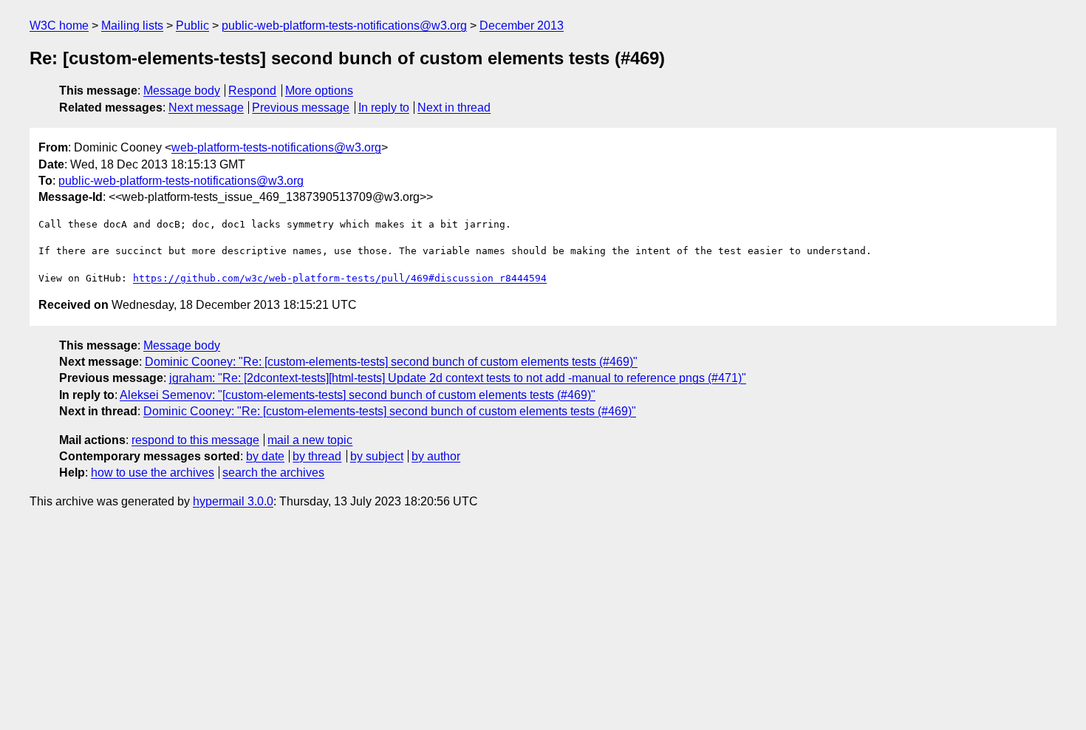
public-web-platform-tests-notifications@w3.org (344, 25)
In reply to (383, 107)
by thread (317, 456)
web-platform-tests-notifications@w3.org (276, 147)
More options (319, 90)
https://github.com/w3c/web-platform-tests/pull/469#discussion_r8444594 (340, 278)
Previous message (300, 107)
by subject (376, 456)
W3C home (59, 25)
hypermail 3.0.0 (233, 501)
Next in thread (454, 107)
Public (192, 25)
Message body (181, 90)
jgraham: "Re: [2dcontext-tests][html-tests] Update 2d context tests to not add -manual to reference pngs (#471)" (457, 378)
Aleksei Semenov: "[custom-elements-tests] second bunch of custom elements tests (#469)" (357, 395)
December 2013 (521, 25)
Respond (252, 90)
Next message (206, 107)
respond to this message (195, 440)
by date (265, 456)
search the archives (273, 472)
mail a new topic (309, 440)
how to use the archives (152, 472)
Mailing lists (132, 25)
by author (435, 456)
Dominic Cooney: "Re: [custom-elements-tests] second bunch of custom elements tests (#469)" (391, 361)
